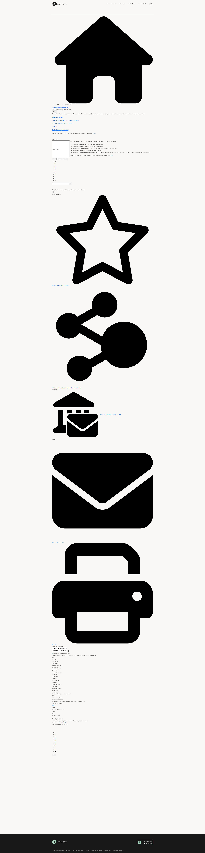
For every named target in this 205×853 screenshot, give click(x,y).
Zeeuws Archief (63, 723)
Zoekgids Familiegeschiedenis (60, 130)
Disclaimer (115, 850)
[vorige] (55, 161)
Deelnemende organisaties (148, 842)
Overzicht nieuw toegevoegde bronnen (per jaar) (65, 120)
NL (151, 4)
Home (108, 4)
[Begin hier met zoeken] (104, 60)
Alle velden (55, 139)
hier (112, 155)
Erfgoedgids (122, 4)
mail (94, 133)
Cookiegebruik (107, 850)
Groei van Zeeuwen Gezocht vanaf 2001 (62, 123)
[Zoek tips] (69, 149)
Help (140, 4)
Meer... (54, 112)
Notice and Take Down (96, 850)
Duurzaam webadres (57, 646)
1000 (53, 705)
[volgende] (55, 180)
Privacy (87, 850)
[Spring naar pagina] (70, 184)
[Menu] (52, 192)
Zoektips (54, 126)
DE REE (68, 850)
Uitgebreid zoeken (62, 159)
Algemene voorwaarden (78, 850)
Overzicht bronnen (57, 117)
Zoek (54, 159)
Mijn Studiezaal (132, 4)
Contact (145, 4)
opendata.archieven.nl (58, 850)
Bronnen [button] (113, 4)
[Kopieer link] (68, 651)
